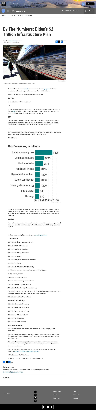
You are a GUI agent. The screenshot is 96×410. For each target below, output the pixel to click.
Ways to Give (76, 398)
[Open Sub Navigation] (5, 15)
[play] (3, 11)
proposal (47, 89)
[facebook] (35, 392)
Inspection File (56, 398)
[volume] (8, 11)
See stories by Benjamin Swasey (13, 372)
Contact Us (75, 391)
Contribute (28, 15)
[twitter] (35, 395)
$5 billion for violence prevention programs (26, 351)
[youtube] (35, 398)
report (14, 111)
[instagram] (35, 401)
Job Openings (76, 394)
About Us (55, 394)
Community (11, 15)
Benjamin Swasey (12, 41)
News (3, 15)
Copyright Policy (57, 391)
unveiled (26, 89)
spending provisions (41, 235)
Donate (90, 4)
